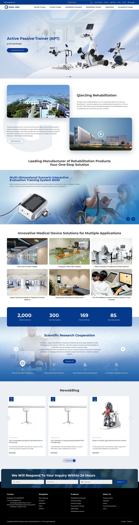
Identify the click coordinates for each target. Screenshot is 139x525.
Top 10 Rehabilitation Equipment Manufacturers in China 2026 (50, 424)
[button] (2, 44)
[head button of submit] (91, 2)
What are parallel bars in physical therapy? (95, 441)
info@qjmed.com (10, 2)
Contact (124, 2)
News (119, 2)
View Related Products (69, 36)
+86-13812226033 (18, 498)
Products (106, 2)
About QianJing (98, 2)
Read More (41, 435)
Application (113, 2)
